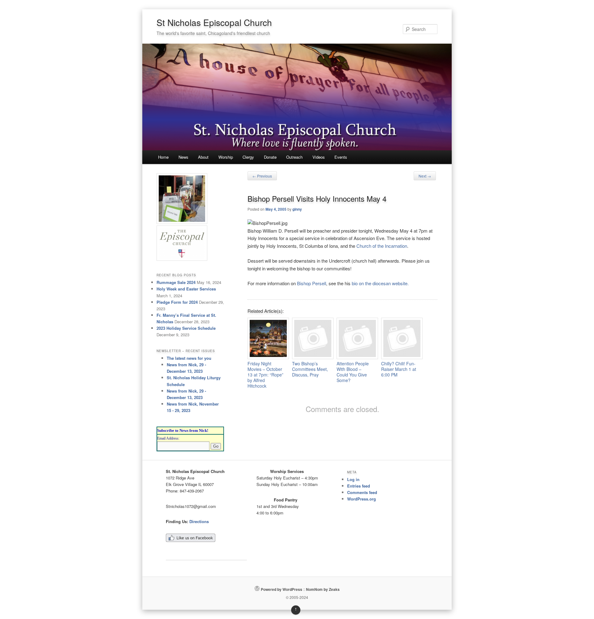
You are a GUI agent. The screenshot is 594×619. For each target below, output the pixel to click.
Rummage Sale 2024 (176, 282)
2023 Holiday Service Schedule (186, 328)
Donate (270, 157)
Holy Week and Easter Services (186, 289)
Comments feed (362, 492)
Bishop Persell (311, 283)
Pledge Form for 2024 (177, 302)
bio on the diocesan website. (380, 283)
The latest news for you (189, 358)
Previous (262, 175)
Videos (318, 157)
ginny (297, 209)
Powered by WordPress (281, 589)
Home (163, 157)
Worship (225, 157)
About (203, 157)
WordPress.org (361, 499)
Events (340, 157)
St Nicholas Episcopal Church (214, 22)
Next (425, 175)
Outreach (294, 157)
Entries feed (358, 486)
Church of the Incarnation (381, 246)
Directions (199, 521)
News (183, 157)
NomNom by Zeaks (323, 589)
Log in (353, 479)
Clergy (248, 157)
